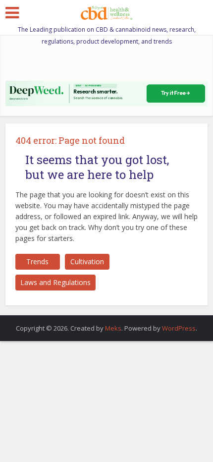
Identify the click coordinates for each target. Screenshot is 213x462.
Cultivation (87, 261)
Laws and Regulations (55, 282)
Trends (37, 261)
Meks (113, 328)
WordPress (179, 328)
